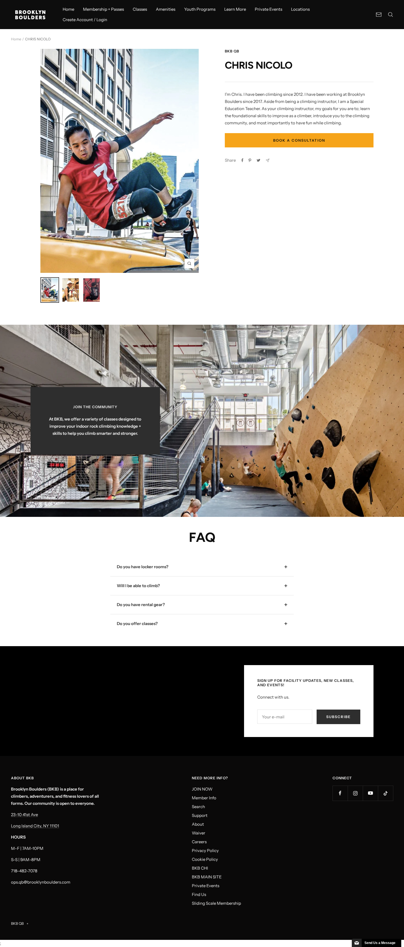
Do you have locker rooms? (142, 566)
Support (199, 815)
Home (68, 9)
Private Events (268, 9)
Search (198, 806)
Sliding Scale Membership (216, 903)
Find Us (199, 894)
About (198, 824)
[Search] (390, 14)
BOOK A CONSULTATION (299, 140)
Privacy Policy (205, 850)
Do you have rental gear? (141, 604)
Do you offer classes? (137, 623)
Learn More (235, 9)
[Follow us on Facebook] (340, 793)
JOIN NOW (202, 789)
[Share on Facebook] (242, 160)
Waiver (198, 833)
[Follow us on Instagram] (355, 793)
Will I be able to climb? (138, 585)
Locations (300, 9)
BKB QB (232, 51)
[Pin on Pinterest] (249, 160)
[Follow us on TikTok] (385, 793)
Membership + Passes (103, 9)
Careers (199, 841)
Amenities (165, 9)
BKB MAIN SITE (207, 876)
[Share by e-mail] (267, 160)
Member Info (204, 797)
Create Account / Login (85, 19)
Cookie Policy (205, 859)
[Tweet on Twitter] (258, 160)
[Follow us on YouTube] (370, 793)
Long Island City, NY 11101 (35, 825)
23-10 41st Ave (24, 814)
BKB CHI (200, 868)
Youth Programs (199, 9)
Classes (140, 9)
